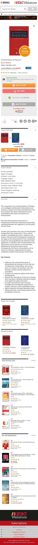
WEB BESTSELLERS (8, 361)
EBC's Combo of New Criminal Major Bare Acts (23, 442)
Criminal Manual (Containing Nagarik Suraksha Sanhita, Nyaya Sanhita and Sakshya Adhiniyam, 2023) (23, 483)
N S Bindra (7, 63)
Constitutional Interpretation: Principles (27, 318)
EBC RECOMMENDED (9, 435)
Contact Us (22, 527)
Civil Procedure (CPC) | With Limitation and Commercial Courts (22, 380)
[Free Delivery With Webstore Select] (19, 112)
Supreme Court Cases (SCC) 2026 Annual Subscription (21, 407)
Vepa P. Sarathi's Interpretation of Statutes (9, 318)
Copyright (12, 542)
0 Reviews (13, 73)
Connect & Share (19, 537)
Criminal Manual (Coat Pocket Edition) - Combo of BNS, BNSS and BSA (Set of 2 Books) (23, 455)
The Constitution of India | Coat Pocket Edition (23, 367)
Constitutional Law (19, 14)
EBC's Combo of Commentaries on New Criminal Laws (23, 469)
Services (19, 530)
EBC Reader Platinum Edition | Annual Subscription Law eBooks (20, 421)
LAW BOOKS (10, 14)
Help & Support (19, 534)
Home (5, 14)
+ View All (33, 360)
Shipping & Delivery (19, 532)
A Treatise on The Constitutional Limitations (25, 348)
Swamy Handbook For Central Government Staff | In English (23, 496)
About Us (15, 527)
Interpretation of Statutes (29, 14)
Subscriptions (19, 523)
